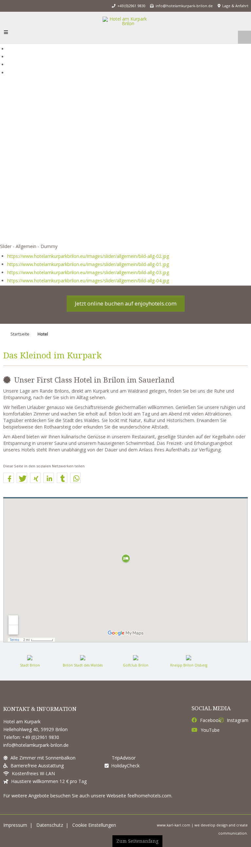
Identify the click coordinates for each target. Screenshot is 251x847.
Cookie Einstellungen (94, 825)
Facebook (209, 720)
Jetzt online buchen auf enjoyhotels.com (125, 303)
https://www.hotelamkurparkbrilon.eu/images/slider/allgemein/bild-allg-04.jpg (88, 280)
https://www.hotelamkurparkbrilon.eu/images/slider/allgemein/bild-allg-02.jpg (88, 256)
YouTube (210, 730)
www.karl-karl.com (173, 825)
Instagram (236, 720)
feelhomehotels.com (149, 795)
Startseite (19, 334)
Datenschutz (49, 825)
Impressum (15, 825)
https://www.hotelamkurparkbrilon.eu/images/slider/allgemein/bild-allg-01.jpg (88, 264)
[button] (8, 478)
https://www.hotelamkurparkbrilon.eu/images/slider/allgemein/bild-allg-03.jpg (88, 272)
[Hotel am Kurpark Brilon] (125, 21)
